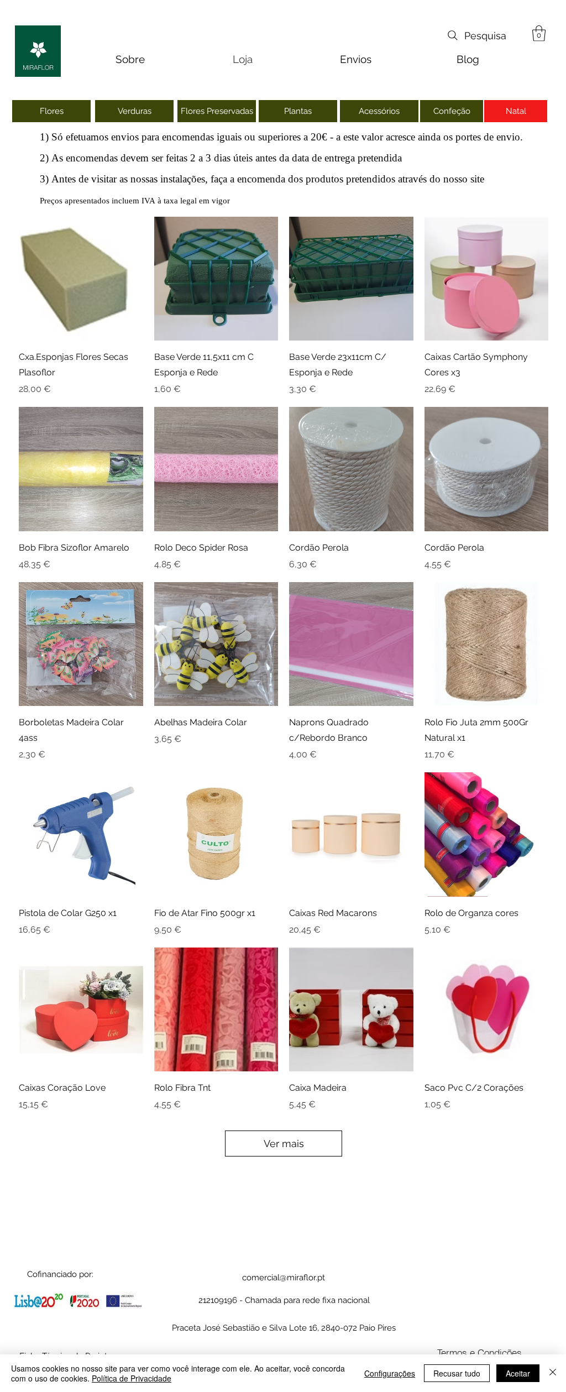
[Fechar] (552, 1373)
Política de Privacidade (131, 1378)
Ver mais (284, 1143)
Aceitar (518, 1373)
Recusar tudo (456, 1373)
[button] (539, 33)
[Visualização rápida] (81, 279)
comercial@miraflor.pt (283, 1278)
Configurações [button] (389, 1373)
